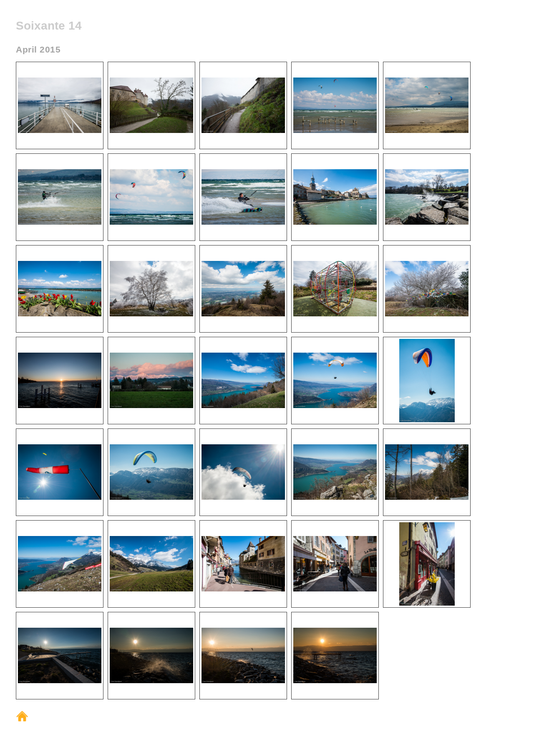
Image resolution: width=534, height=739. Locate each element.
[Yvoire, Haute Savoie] (335, 223)
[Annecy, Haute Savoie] (243, 589)
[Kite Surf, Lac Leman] (335, 131)
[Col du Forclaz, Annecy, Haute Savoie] (243, 406)
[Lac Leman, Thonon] (59, 406)
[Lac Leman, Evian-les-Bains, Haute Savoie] (59, 681)
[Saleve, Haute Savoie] (151, 314)
